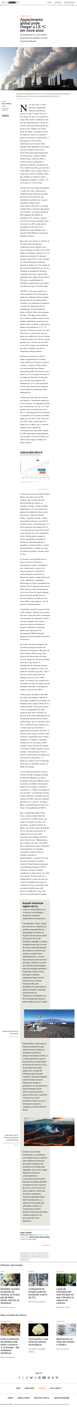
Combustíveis (25, 1256)
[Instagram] (26, 1377)
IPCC (46, 1256)
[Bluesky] (31, 1377)
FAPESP (11, 1398)
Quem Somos (30, 1388)
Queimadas (24, 1259)
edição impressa (69, 2)
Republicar (47, 1245)
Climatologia (42, 1253)
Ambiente (5, 115)
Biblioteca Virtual (42, 1398)
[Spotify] (48, 1377)
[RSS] (52, 1377)
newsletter (57, 2)
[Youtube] (44, 1377)
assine (49, 2)
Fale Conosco (55, 1388)
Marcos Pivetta (6, 103)
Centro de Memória (61, 1398)
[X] (23, 1377)
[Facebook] (19, 1377)
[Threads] (35, 1377)
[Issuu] (56, 1377)
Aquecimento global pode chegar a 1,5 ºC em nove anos (33, 25)
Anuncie (42, 1388)
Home (18, 1388)
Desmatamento (37, 1256)
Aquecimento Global (28, 1253)
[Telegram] (39, 1377)
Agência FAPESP (24, 1398)
